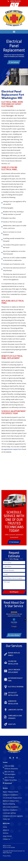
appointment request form (13, 449)
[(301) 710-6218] (8, 1)
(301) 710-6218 (15, 1)
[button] (14, 32)
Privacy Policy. (7, 856)
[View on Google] (14, 619)
